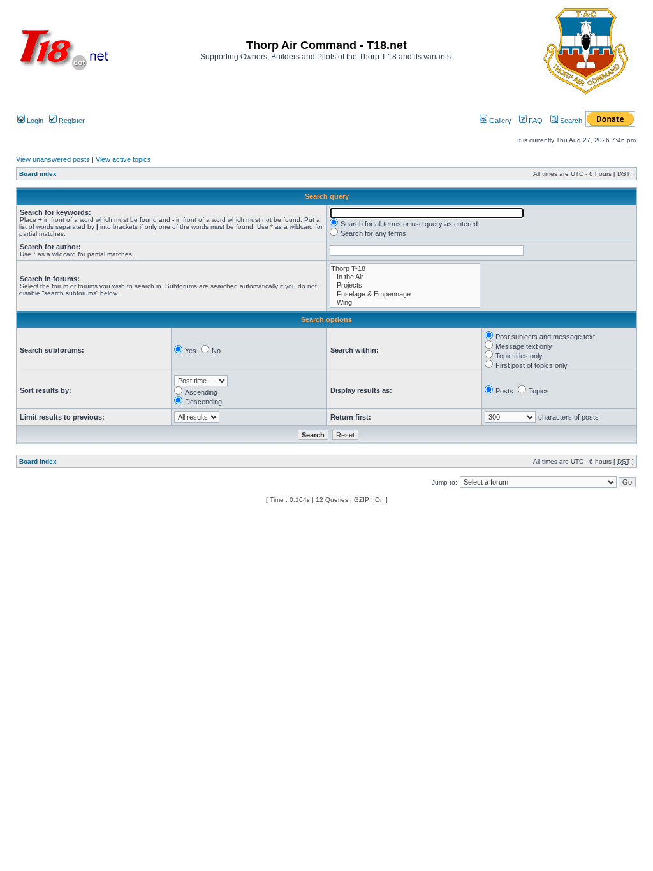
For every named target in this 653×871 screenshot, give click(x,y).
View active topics (123, 159)
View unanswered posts (53, 159)
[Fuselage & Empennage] (405, 294)
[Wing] (405, 302)
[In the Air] (405, 277)
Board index (38, 173)
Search (570, 120)
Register (71, 120)
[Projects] (405, 285)
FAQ (535, 120)
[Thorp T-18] (405, 269)
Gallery (499, 120)
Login (34, 120)
